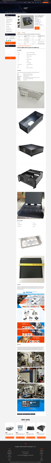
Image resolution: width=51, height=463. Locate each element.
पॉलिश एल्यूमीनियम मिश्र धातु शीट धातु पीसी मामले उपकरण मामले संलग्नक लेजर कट (20, 434)
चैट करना (46, 2)
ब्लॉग (35, 2)
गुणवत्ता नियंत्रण (41, 453)
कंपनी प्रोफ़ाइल (41, 450)
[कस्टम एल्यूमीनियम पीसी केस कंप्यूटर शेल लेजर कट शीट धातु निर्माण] (41, 428)
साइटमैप (41, 458)
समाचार (41, 455)
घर (5, 12)
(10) (9, 31)
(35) (8, 24)
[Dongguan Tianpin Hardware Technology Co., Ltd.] (5, 2)
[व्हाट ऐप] (8, 40)
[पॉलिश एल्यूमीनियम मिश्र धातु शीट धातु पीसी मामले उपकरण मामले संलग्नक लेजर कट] (20, 428)
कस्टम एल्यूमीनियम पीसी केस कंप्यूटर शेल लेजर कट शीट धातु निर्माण (41, 434)
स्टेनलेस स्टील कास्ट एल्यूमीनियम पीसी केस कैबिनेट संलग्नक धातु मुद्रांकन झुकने (30, 434)
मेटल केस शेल (10, 12)
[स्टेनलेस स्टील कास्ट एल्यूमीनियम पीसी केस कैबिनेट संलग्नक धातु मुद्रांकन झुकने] (30, 428)
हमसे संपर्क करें (29, 2)
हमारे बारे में (25, 2)
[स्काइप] (6, 40)
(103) (9, 19)
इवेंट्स (32, 2)
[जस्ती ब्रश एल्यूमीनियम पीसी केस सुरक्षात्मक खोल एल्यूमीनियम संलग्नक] (27, 22)
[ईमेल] (10, 40)
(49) (8, 22)
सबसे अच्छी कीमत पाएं (37, 28)
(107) (8, 17)
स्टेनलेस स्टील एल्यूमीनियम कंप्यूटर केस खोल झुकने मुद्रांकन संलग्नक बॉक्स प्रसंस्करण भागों (9, 434)
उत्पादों (21, 2)
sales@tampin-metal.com (38, 0)
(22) (9, 29)
